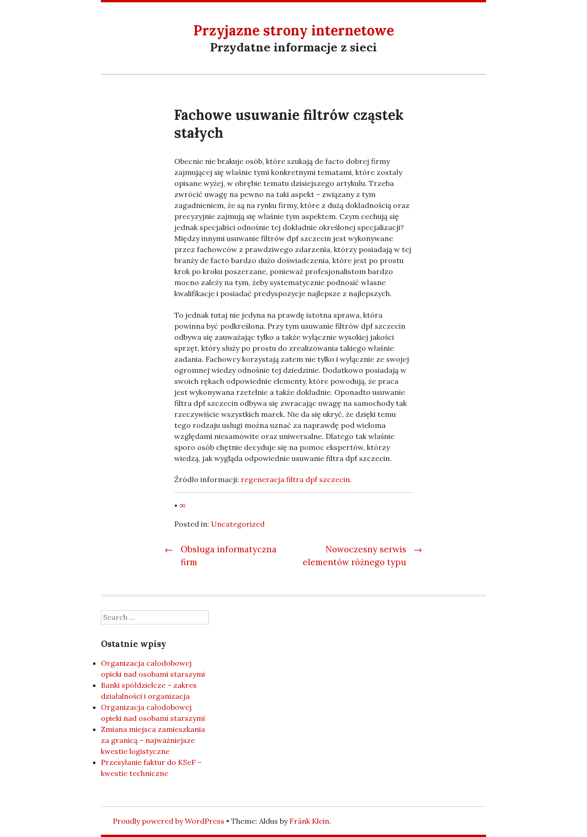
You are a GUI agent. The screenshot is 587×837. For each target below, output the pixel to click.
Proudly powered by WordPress (168, 821)
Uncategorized (238, 523)
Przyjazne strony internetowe (294, 30)
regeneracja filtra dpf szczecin (295, 479)
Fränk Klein (309, 821)
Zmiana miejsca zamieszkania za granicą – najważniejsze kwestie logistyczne (153, 740)
